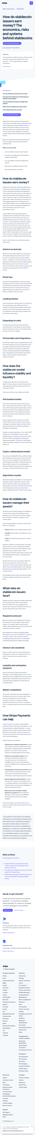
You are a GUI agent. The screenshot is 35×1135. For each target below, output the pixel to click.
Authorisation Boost (9, 980)
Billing (4, 983)
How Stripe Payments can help (12, 110)
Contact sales (18, 910)
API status (22, 1061)
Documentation (23, 1056)
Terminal (5, 1033)
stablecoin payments (23, 732)
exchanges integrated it (20, 436)
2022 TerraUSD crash (20, 486)
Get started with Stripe (11, 43)
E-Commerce (23, 985)
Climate (5, 990)
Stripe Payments (8, 724)
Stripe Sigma (6, 1028)
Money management (25, 999)
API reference (23, 1059)
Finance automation (24, 990)
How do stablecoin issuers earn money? (15, 94)
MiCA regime (10, 636)
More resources (8, 9)
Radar (4, 1023)
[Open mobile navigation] (31, 3)
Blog (4, 1082)
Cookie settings (7, 1103)
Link (4, 1011)
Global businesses (24, 992)
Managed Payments (8, 1014)
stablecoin (24, 123)
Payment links (7, 1016)
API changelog (23, 1064)
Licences (5, 1098)
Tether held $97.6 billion (14, 567)
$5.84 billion (24, 125)
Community (6, 1085)
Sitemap (5, 1101)
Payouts (5, 1021)
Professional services (25, 1027)
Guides (5, 1077)
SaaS (20, 1004)
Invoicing (5, 1007)
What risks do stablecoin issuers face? (15, 107)
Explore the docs (8, 951)
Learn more (6, 66)
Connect (5, 992)
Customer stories (8, 1080)
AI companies (23, 1007)
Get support (6, 1112)
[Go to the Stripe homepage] (5, 966)
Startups (21, 978)
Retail (20, 1032)
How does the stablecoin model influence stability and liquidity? (16, 97)
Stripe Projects (23, 1068)
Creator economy (24, 1009)
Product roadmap (24, 1077)
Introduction (7, 90)
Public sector (23, 1030)
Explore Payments (8, 932)
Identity (5, 1004)
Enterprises (22, 976)
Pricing (5, 976)
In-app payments (24, 995)
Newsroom (22, 1082)
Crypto (5, 995)
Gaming (21, 1011)
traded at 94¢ (20, 422)
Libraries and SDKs (24, 1066)
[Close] (32, 1127)
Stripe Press (22, 1085)
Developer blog (23, 1071)
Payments (20, 9)
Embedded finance (24, 988)
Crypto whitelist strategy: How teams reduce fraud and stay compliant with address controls (16, 865)
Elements (5, 999)
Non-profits (22, 1025)
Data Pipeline (6, 997)
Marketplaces (23, 997)
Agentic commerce (24, 980)
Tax (4, 1030)
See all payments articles (11, 858)
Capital (5, 985)
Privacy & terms (7, 1091)
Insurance (22, 1018)
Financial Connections (9, 1002)
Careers (21, 1080)
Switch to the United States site (13, 1131)
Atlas (4, 978)
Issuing (5, 1009)
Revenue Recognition (9, 1026)
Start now (7, 910)
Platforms (22, 1002)
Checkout (5, 988)
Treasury (5, 1035)
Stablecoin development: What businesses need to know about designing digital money (18, 876)
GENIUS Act (23, 634)
